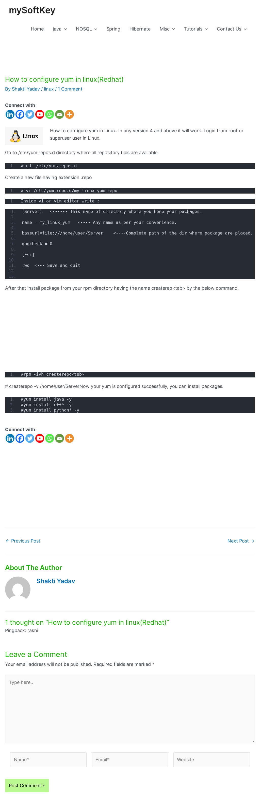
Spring (113, 29)
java (57, 29)
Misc (165, 29)
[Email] (59, 114)
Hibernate (140, 29)
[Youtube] (39, 114)
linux (49, 89)
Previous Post (23, 541)
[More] (69, 114)
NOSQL (84, 29)
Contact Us (229, 29)
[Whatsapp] (49, 114)
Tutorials (193, 29)
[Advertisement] (130, 334)
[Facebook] (19, 114)
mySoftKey (32, 10)
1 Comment (70, 89)
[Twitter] (29, 114)
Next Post (241, 541)
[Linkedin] (10, 114)
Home (37, 29)
